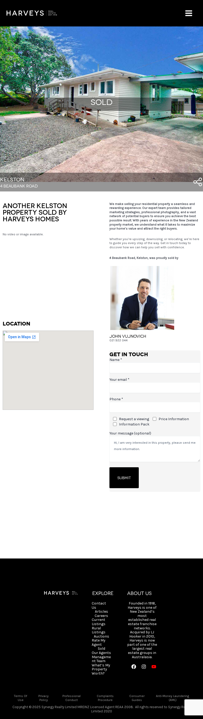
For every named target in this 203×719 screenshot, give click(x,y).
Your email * (119, 379)
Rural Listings (98, 630)
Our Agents (101, 653)
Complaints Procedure (105, 698)
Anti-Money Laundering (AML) (172, 698)
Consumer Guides (137, 698)
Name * (115, 360)
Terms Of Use (20, 698)
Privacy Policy (43, 698)
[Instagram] (143, 666)
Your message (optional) (130, 433)
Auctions (101, 636)
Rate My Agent (98, 642)
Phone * (116, 399)
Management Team (101, 659)
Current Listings (98, 622)
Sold (101, 649)
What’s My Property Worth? (101, 669)
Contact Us (99, 605)
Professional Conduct (71, 698)
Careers (101, 616)
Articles (101, 612)
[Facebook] (133, 666)
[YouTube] (153, 666)
